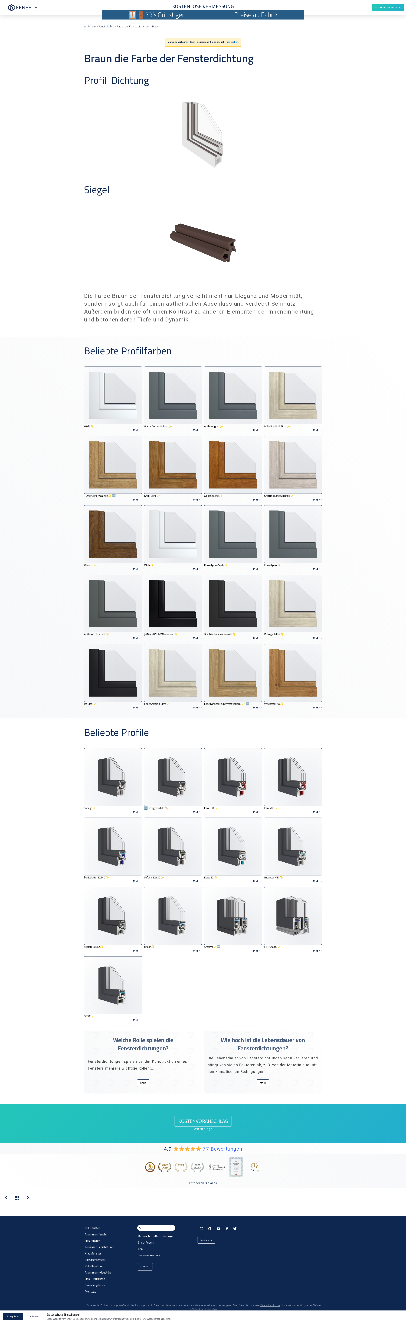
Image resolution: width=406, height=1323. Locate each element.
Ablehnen (34, 1316)
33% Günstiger (164, 14)
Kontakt (145, 1266)
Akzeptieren (13, 1316)
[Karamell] (28, 1198)
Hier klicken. (232, 42)
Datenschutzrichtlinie (270, 1305)
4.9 (203, 1149)
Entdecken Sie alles (203, 1183)
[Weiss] (6, 1198)
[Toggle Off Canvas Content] (4, 7)
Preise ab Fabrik (256, 14)
